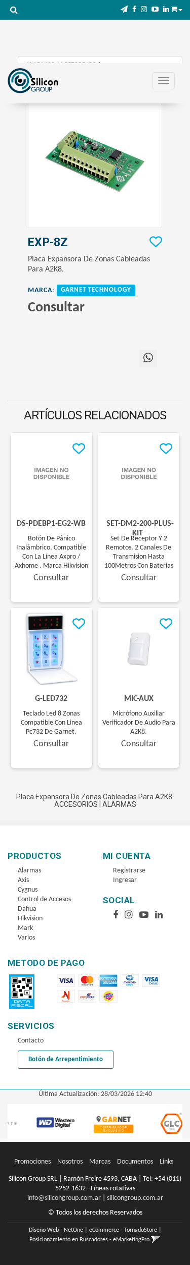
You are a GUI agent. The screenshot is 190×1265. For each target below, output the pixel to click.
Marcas (99, 1162)
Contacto (31, 1040)
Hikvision (30, 918)
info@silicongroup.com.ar (64, 1198)
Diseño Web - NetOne (56, 1230)
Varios (26, 938)
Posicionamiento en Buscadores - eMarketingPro (89, 1240)
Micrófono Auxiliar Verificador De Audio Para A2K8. (138, 723)
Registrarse (129, 870)
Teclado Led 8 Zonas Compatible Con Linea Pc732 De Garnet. (51, 723)
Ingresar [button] (125, 880)
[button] (124, 10)
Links (166, 1162)
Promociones (32, 1162)
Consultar (56, 308)
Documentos (135, 1162)
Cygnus (27, 890)
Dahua (27, 909)
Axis (23, 880)
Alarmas (29, 870)
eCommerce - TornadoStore (123, 1230)
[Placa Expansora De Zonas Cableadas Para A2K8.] (95, 161)
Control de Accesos (44, 899)
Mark (25, 928)
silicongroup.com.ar (135, 1198)
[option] (47, 1123)
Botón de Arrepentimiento (65, 1059)
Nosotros (70, 1162)
